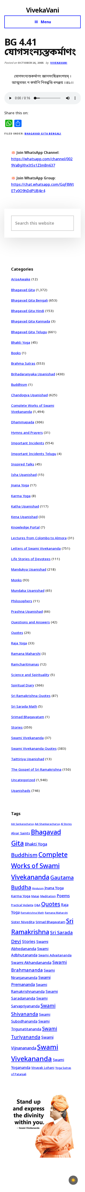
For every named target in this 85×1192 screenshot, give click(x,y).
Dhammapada (22, 422)
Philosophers (21, 601)
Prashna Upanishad (27, 611)
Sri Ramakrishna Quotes (31, 695)
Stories (17, 727)
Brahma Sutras (23, 363)
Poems (63, 895)
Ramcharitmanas (25, 664)
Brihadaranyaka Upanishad (33, 374)
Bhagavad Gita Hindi (27, 310)
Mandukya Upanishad (28, 569)
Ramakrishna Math (32, 912)
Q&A (37, 905)
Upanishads (20, 790)
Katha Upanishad (25, 506)
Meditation (48, 896)
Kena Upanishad (24, 516)
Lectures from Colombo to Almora (39, 538)
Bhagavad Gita (23, 289)
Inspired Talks (22, 464)
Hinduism (38, 888)
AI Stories (66, 824)
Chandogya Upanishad (29, 395)
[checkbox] (73, 1180)
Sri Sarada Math (24, 706)
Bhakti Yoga (20, 342)
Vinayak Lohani (42, 1067)
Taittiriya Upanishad (27, 759)
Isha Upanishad (24, 474)
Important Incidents (27, 443)
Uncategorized (23, 780)
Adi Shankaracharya (47, 824)
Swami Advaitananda (55, 955)
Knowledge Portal (25, 527)
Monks (16, 580)
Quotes (17, 632)
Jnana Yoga (20, 485)
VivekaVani (42, 10)
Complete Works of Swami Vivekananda (39, 865)
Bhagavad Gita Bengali (42, 133)
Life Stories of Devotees (31, 559)
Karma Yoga (21, 495)
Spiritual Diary (22, 685)
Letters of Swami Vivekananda (36, 548)
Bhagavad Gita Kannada (30, 321)
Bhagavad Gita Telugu (29, 332)
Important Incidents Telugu (33, 453)
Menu (46, 21)
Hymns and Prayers (27, 432)
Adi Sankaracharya (22, 824)
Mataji (35, 896)
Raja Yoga (19, 643)
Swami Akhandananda (31, 962)
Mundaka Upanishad (27, 590)
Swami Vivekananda (27, 737)
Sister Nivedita (23, 922)
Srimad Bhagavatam (27, 716)
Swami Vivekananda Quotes (34, 748)
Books (16, 353)
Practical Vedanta (22, 905)
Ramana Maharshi (26, 653)
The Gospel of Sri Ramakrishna (36, 769)
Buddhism (19, 384)
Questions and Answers (30, 622)
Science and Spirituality (30, 674)
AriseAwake (20, 279)
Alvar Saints (20, 833)
